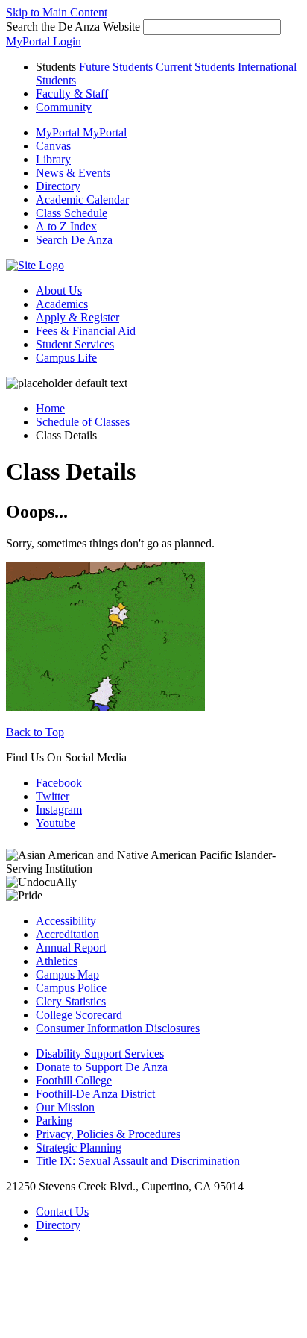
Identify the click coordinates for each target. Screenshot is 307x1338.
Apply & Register (77, 317)
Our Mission (65, 1107)
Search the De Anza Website (73, 26)
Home (50, 408)
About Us (59, 290)
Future (116, 66)
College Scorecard (79, 1014)
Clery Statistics (71, 1001)
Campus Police (71, 987)
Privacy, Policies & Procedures (108, 1134)
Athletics (56, 961)
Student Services (75, 344)
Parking (54, 1120)
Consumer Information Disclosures (118, 1028)
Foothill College (74, 1080)
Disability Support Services (100, 1053)
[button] (74, 239)
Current (195, 66)
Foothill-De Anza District (95, 1093)
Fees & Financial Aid (86, 330)
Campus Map (67, 974)
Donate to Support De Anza (102, 1067)
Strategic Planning (78, 1147)
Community (64, 107)
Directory (58, 1225)
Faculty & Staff (72, 93)
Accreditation (67, 934)
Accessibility (66, 920)
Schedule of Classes (83, 421)
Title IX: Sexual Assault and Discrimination (138, 1161)
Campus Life (66, 357)
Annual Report (71, 947)
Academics (62, 304)
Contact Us (62, 1211)
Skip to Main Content (56, 12)
